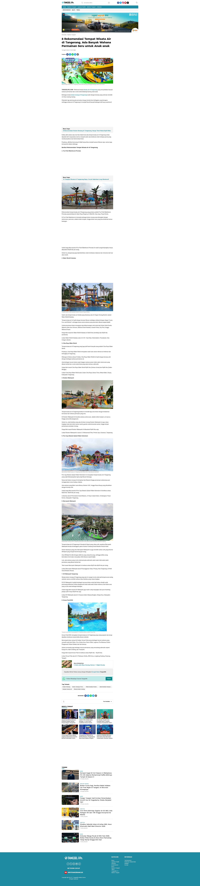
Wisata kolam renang (79, 689)
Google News (95, 672)
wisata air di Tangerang (90, 89)
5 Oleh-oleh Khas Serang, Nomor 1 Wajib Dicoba (89, 665)
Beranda (64, 34)
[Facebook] (67, 54)
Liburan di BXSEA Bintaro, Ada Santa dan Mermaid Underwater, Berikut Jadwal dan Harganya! (105, 737)
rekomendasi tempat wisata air (106, 686)
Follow (109, 678)
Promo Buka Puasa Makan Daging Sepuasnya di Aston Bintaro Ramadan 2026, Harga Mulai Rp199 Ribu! (69, 737)
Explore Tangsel (71, 34)
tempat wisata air (67, 689)
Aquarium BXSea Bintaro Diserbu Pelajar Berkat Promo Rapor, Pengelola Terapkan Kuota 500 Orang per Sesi (69, 722)
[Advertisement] (87, 115)
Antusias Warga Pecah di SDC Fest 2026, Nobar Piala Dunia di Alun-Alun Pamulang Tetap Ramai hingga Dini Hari (95, 838)
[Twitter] (70, 54)
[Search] (108, 2)
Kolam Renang (66, 686)
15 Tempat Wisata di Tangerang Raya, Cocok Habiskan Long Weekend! (86, 179)
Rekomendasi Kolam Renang (92, 686)
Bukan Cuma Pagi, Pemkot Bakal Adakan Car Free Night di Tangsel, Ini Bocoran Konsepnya (95, 787)
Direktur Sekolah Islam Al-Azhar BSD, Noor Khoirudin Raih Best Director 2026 (96, 825)
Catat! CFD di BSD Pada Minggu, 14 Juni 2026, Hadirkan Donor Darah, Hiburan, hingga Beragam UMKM (86, 722)
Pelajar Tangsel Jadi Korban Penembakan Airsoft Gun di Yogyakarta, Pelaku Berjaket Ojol (95, 800)
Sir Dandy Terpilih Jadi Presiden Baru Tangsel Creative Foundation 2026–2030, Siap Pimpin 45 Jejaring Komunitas (104, 722)
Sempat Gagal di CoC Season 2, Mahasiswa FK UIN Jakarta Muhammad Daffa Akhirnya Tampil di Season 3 (96, 775)
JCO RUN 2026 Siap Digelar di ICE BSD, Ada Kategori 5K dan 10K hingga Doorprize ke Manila (96, 813)
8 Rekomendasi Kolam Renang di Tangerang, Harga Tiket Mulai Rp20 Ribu (87, 130)
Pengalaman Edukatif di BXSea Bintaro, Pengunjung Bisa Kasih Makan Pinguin (87, 737)
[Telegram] (75, 54)
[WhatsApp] (72, 54)
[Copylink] (78, 54)
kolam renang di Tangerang (79, 95)
